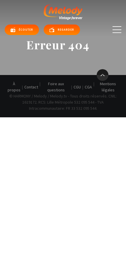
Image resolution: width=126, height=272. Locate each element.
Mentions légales (108, 87)
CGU (77, 87)
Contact (31, 87)
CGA (88, 87)
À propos (14, 87)
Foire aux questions (56, 87)
